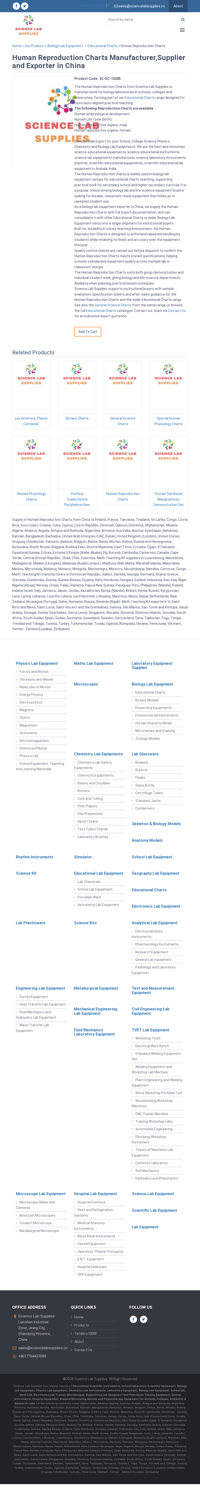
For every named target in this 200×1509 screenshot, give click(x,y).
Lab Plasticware (30, 923)
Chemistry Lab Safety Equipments (93, 765)
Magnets (27, 710)
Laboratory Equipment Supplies (152, 665)
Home (16, 46)
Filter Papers (87, 806)
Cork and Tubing (90, 799)
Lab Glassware (145, 754)
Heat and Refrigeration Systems (93, 1212)
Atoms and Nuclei (33, 748)
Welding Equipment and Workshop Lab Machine (152, 1069)
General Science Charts (113, 305)
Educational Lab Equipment (98, 873)
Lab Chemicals (89, 882)
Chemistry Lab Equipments (98, 754)
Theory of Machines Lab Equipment (152, 1152)
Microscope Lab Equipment (41, 1193)
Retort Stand (88, 821)
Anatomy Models (147, 840)
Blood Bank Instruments (96, 1236)
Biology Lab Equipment (65, 46)
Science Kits (85, 923)
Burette (141, 770)
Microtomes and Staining (155, 731)
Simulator (83, 857)
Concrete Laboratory (151, 1163)
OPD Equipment (90, 1274)
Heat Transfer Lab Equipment (43, 1004)
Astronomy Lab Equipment (98, 905)
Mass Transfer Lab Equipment (32, 1027)
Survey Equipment (34, 997)
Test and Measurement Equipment (153, 990)
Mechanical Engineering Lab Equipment (95, 1011)
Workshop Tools (147, 1038)
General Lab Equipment (153, 960)
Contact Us (177, 311)
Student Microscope (36, 1223)
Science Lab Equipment (153, 1193)
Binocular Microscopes (37, 1215)
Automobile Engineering (153, 1129)
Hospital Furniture (91, 1202)
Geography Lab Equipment (156, 873)
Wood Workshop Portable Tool (158, 1093)
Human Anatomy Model (153, 723)
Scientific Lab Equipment (154, 1210)
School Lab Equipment (152, 857)
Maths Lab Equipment (93, 663)
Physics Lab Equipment (37, 663)
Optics (25, 717)
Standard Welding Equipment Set (156, 1056)
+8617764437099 (32, 1356)
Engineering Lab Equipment (40, 988)
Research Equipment (151, 952)
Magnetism (29, 725)
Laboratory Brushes (93, 837)
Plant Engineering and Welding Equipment (157, 1082)
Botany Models (147, 700)
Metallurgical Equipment (96, 988)
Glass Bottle (145, 785)
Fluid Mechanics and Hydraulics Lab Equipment (36, 1014)
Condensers (144, 808)
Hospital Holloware (92, 1267)
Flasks (140, 778)
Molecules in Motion (35, 687)
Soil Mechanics (147, 1171)
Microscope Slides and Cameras (35, 1205)
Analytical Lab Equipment (155, 923)
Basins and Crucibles (94, 783)
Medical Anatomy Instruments (89, 1225)
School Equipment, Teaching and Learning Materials (40, 766)
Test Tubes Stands (93, 829)
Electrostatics (31, 702)
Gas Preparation (90, 814)
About (178, 6)
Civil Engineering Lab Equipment (151, 1011)
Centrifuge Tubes (149, 793)
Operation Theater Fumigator (101, 1251)
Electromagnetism (34, 741)
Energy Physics (31, 695)
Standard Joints (148, 801)
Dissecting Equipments (153, 708)
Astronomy (28, 733)
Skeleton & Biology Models (156, 823)
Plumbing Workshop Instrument (149, 1139)
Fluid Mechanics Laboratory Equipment (94, 1032)
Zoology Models (147, 738)
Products (81, 1325)
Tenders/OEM (85, 1333)
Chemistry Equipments (96, 775)
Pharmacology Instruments (157, 944)
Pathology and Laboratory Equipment (154, 970)
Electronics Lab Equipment (156, 906)
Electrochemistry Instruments (147, 934)
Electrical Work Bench (152, 1046)
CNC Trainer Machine (151, 1114)
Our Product (34, 46)
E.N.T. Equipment (91, 1259)
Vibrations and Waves (36, 679)
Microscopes (86, 684)
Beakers (141, 762)
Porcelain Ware (89, 897)
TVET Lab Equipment (151, 1030)
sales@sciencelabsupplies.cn (43, 1348)
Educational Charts (103, 46)
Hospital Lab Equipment (95, 1193)
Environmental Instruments (157, 715)
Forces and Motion (34, 672)
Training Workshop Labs (154, 1121)
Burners (84, 791)
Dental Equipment (92, 1244)
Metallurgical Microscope (39, 1231)
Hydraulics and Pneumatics (156, 1178)
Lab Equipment (145, 1227)
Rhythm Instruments (34, 857)
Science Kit (26, 873)
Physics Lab (29, 756)
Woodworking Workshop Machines (152, 1103)
